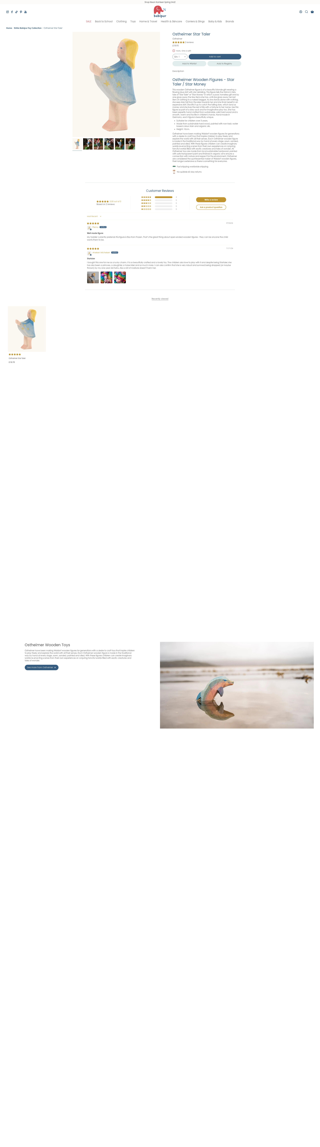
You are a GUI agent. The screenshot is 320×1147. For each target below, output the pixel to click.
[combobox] (169, 573)
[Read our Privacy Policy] (204, 584)
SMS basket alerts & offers (172, 568)
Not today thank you (185, 604)
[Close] (207, 537)
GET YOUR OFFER (185, 595)
